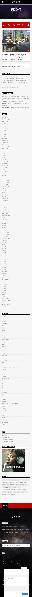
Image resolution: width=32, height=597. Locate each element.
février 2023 (5, 140)
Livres (3, 374)
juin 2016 (4, 265)
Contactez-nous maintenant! (10, 563)
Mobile (3, 381)
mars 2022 (4, 159)
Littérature (4, 371)
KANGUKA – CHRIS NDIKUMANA (10, 367)
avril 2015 (4, 290)
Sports (3, 417)
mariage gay (22, 489)
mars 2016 (4, 271)
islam (14, 487)
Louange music (5, 378)
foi (17, 484)
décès (4, 484)
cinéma (11, 482)
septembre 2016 (6, 260)
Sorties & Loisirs (5, 413)
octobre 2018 (5, 213)
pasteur (9, 492)
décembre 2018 (5, 211)
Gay (27, 484)
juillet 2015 (4, 285)
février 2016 (4, 273)
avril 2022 (4, 157)
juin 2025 (4, 123)
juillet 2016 (4, 263)
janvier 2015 (4, 296)
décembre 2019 (5, 202)
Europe (3, 344)
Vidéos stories (5, 426)
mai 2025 (4, 125)
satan (4, 494)
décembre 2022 (5, 144)
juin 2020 (4, 190)
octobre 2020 (5, 184)
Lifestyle (4, 369)
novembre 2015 (5, 279)
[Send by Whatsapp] (23, 25)
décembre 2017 (5, 233)
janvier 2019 (4, 209)
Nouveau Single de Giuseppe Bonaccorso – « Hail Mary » (16, 76)
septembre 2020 (6, 186)
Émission (4, 337)
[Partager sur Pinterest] (13, 25)
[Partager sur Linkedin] (18, 25)
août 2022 (4, 152)
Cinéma (4, 328)
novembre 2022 (5, 146)
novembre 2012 (5, 308)
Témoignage (5, 422)
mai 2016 (4, 267)
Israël (3, 362)
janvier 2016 (4, 275)
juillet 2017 (4, 240)
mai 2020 (4, 192)
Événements (6, 560)
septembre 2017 (6, 238)
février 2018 (4, 229)
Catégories (4, 323)
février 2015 (4, 294)
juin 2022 (4, 154)
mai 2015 (4, 288)
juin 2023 (4, 132)
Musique (4, 387)
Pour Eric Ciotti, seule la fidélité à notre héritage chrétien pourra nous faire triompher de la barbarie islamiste (16, 40)
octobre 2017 (5, 236)
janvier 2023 (5, 142)
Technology (4, 420)
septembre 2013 (6, 304)
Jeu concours (5, 364)
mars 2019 (4, 208)
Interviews (4, 360)
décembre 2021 (5, 163)
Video (3, 424)
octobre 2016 (5, 258)
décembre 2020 (6, 181)
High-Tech (4, 355)
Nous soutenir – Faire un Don (10, 562)
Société (3, 408)
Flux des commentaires (7, 439)
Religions (4, 401)
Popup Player (24, 96)
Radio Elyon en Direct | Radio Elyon (10, 96)
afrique (13, 480)
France (9, 31)
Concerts (4, 330)
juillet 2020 (4, 188)
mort (3, 492)
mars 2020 (4, 196)
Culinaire (4, 332)
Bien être (4, 321)
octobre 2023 (5, 129)
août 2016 (4, 261)
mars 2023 (4, 138)
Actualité (5, 523)
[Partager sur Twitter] (8, 25)
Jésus (19, 487)
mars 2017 (4, 248)
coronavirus (19, 482)
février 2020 (5, 198)
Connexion (4, 435)
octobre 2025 (5, 121)
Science (3, 406)
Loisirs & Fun (5, 376)
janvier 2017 (4, 252)
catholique (25, 480)
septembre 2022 (6, 150)
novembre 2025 (6, 119)
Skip (20, 593)
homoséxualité (7, 487)
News (3, 390)
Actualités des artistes (7, 319)
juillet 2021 (4, 171)
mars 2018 (4, 227)
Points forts (4, 397)
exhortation (11, 484)
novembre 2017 (5, 235)
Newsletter (4, 392)
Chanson (4, 325)
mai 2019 (4, 204)
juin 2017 (4, 242)
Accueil (5, 556)
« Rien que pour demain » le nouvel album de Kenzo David (15, 533)
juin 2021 (4, 173)
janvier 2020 (5, 200)
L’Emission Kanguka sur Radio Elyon (16, 101)
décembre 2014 (5, 298)
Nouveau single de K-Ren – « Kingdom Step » (13, 78)
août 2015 (4, 283)
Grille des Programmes (9, 558)
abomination (6, 480)
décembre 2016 (5, 254)
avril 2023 (4, 136)
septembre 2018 (6, 215)
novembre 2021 (5, 165)
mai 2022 (4, 156)
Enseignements (5, 342)
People (3, 394)
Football (4, 351)
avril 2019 (4, 206)
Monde (3, 383)
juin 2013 (4, 306)
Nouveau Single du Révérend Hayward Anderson (14, 80)
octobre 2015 (5, 281)
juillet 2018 (4, 219)
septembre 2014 (6, 300)
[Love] (28, 25)
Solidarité (4, 410)
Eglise (4, 31)
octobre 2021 (5, 167)
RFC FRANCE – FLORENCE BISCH (10, 404)
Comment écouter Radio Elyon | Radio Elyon (12, 98)
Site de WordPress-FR (7, 441)
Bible (19, 480)
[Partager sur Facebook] (4, 25)
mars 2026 (4, 117)
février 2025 (5, 127)
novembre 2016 (5, 256)
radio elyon (17, 492)
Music (3, 385)
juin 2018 (4, 221)
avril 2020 (4, 194)
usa (8, 494)
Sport (3, 415)
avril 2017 (4, 246)
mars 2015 (4, 292)
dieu (25, 482)
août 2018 (4, 217)
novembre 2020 (6, 182)
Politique (15, 31)
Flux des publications (7, 437)
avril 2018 (4, 225)
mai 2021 (4, 175)
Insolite (3, 358)
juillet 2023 (4, 130)
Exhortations (5, 348)
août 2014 (4, 302)
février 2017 (4, 250)
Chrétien (5, 482)
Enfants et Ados (5, 339)
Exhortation (4, 346)
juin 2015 (4, 287)
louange (14, 489)
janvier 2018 (4, 231)
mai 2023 (4, 134)
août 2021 (4, 169)
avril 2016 (4, 269)
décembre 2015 (5, 277)
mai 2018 (4, 223)
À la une (4, 316)
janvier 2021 (4, 179)
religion (24, 492)
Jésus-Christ (6, 489)
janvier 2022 (5, 161)
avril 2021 (4, 177)
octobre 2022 (5, 148)
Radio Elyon (5, 49)
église (13, 494)
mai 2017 (4, 244)
